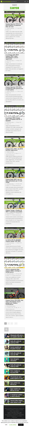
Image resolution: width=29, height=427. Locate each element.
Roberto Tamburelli (10, 28)
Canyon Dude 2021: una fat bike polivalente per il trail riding (14, 181)
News (8, 29)
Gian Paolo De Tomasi (11, 306)
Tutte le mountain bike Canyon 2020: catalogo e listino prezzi (13, 270)
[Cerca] (28, 1)
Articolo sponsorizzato (10, 154)
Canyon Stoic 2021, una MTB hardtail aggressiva (14, 149)
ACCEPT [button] (21, 424)
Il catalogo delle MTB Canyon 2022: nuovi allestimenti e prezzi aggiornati (12, 57)
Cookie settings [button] (12, 424)
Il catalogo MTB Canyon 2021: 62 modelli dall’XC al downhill (14, 119)
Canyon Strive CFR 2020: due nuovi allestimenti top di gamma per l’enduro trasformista (14, 302)
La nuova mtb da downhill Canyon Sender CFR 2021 (13, 240)
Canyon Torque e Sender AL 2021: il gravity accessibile (14, 211)
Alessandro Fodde (10, 60)
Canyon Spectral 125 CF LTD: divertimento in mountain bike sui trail (14, 25)
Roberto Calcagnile (10, 151)
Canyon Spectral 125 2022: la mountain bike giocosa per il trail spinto (14, 88)
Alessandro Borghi (10, 242)
